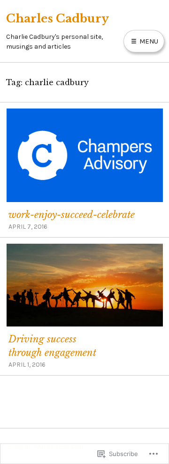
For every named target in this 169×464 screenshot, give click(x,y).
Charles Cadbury (57, 18)
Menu (148, 41)
